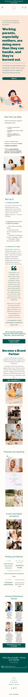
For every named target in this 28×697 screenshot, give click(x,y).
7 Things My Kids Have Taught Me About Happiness (9, 615)
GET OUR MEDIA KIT (14, 380)
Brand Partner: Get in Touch (14, 645)
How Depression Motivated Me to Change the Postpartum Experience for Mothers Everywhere (9, 637)
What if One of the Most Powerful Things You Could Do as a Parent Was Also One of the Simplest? (18, 637)
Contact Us (14, 680)
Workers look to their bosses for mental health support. (8, 566)
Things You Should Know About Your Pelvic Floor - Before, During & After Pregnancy (18, 616)
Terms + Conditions (14, 694)
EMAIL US (14, 78)
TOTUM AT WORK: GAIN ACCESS (14, 341)
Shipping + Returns (14, 684)
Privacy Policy (14, 682)
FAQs (14, 678)
